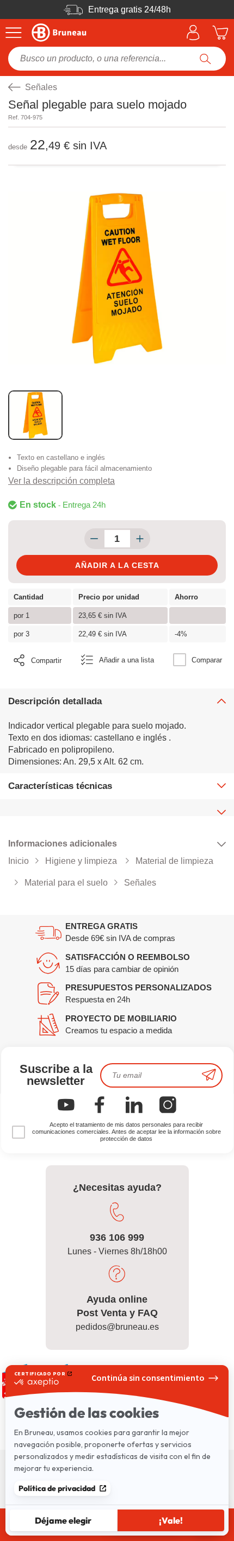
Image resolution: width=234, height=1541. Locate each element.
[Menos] (94, 538)
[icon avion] (209, 1075)
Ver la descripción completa (61, 480)
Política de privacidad (57, 1488)
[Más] (140, 538)
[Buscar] (205, 59)
